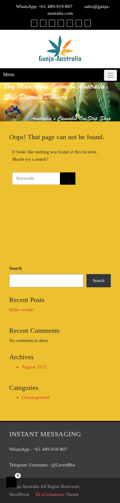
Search (15, 268)
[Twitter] (69, 23)
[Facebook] (60, 23)
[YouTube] (78, 23)
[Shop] (33, 23)
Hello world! (21, 309)
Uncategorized (36, 397)
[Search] (87, 23)
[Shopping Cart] (11, 482)
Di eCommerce (49, 494)
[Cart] (42, 23)
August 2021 (34, 366)
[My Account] (51, 23)
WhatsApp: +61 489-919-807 (44, 6)
